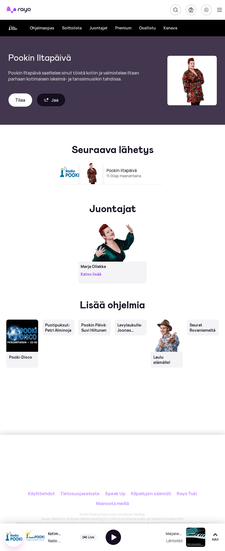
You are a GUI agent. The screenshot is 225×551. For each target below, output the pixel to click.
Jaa (54, 100)
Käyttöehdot (41, 494)
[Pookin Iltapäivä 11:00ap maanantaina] (112, 187)
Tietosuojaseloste (80, 494)
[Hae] (175, 9)
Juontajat (98, 28)
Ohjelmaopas (42, 28)
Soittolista (72, 28)
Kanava (170, 28)
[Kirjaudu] (206, 9)
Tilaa (20, 100)
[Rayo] (101, 453)
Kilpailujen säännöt (151, 494)
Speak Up (115, 494)
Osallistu (147, 28)
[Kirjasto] (190, 9)
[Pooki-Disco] (22, 320)
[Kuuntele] (113, 537)
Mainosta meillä (112, 503)
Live (91, 537)
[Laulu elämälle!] (167, 320)
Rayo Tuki (187, 494)
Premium (123, 28)
